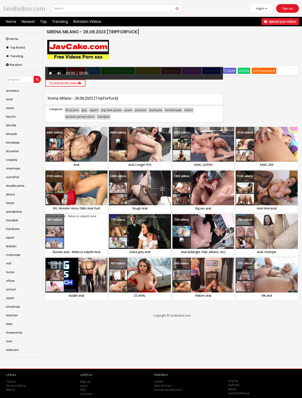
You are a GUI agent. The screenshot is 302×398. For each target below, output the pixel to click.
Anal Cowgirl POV (139, 165)
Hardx (232, 389)
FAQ (83, 390)
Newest (28, 21)
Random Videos (87, 21)
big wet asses (111, 110)
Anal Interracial (267, 208)
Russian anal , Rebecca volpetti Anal (76, 252)
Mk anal (267, 295)
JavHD (158, 381)
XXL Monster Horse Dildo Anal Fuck (76, 208)
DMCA (10, 390)
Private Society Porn (168, 390)
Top (43, 21)
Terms (11, 381)
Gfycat (233, 381)
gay (84, 110)
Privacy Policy (15, 386)
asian (128, 110)
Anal (76, 165)
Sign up (287, 8)
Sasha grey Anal (139, 252)
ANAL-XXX (266, 165)
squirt (94, 110)
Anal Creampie (266, 252)
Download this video (64, 83)
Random (16, 65)
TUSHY (229, 70)
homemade (173, 110)
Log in (84, 386)
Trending (60, 21)
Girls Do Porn (163, 386)
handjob (103, 116)
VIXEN (244, 70)
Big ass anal (203, 208)
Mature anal (203, 295)
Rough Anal (140, 208)
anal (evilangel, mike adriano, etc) (203, 252)
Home (11, 21)
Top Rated (17, 47)
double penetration (80, 116)
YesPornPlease (238, 393)
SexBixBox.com (24, 8)
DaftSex (234, 385)
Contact (86, 394)
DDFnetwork (264, 70)
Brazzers (72, 110)
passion (140, 110)
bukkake (155, 110)
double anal (76, 295)
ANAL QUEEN (203, 165)
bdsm (188, 110)
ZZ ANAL (140, 295)
